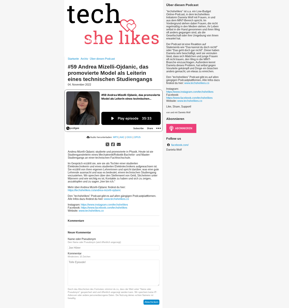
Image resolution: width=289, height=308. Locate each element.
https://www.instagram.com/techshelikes (104, 204)
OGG (129, 137)
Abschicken (151, 302)
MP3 (115, 137)
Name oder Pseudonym (82, 239)
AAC (122, 137)
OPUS (137, 137)
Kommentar (74, 253)
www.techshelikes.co (116, 199)
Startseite (73, 58)
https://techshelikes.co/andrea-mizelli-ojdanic (94, 190)
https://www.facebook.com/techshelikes (104, 207)
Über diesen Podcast (102, 58)
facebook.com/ (179, 145)
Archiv (84, 58)
